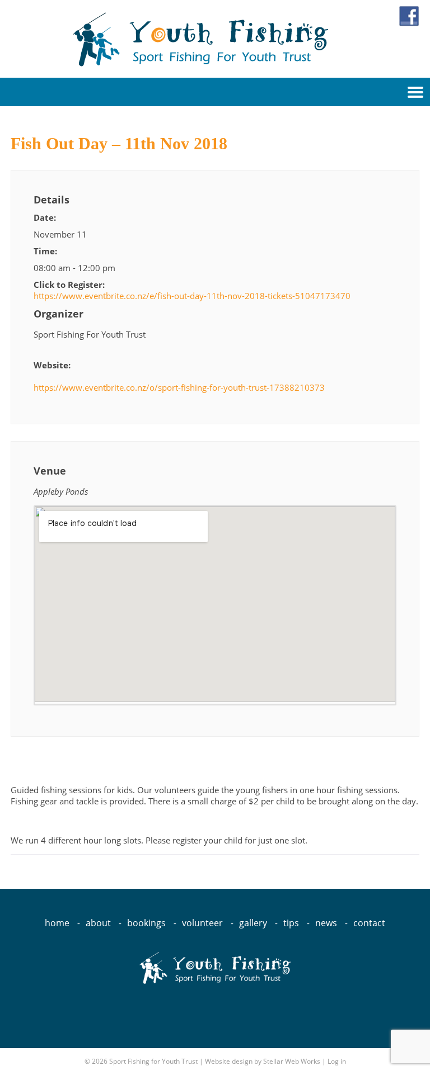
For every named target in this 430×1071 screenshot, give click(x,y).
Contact (369, 923)
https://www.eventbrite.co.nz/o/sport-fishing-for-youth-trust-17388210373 (179, 387)
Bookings (146, 923)
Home (57, 923)
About (98, 923)
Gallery (253, 923)
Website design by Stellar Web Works (262, 1060)
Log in (337, 1060)
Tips (291, 923)
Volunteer (202, 923)
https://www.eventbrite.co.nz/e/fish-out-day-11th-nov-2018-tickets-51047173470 (192, 295)
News (326, 923)
